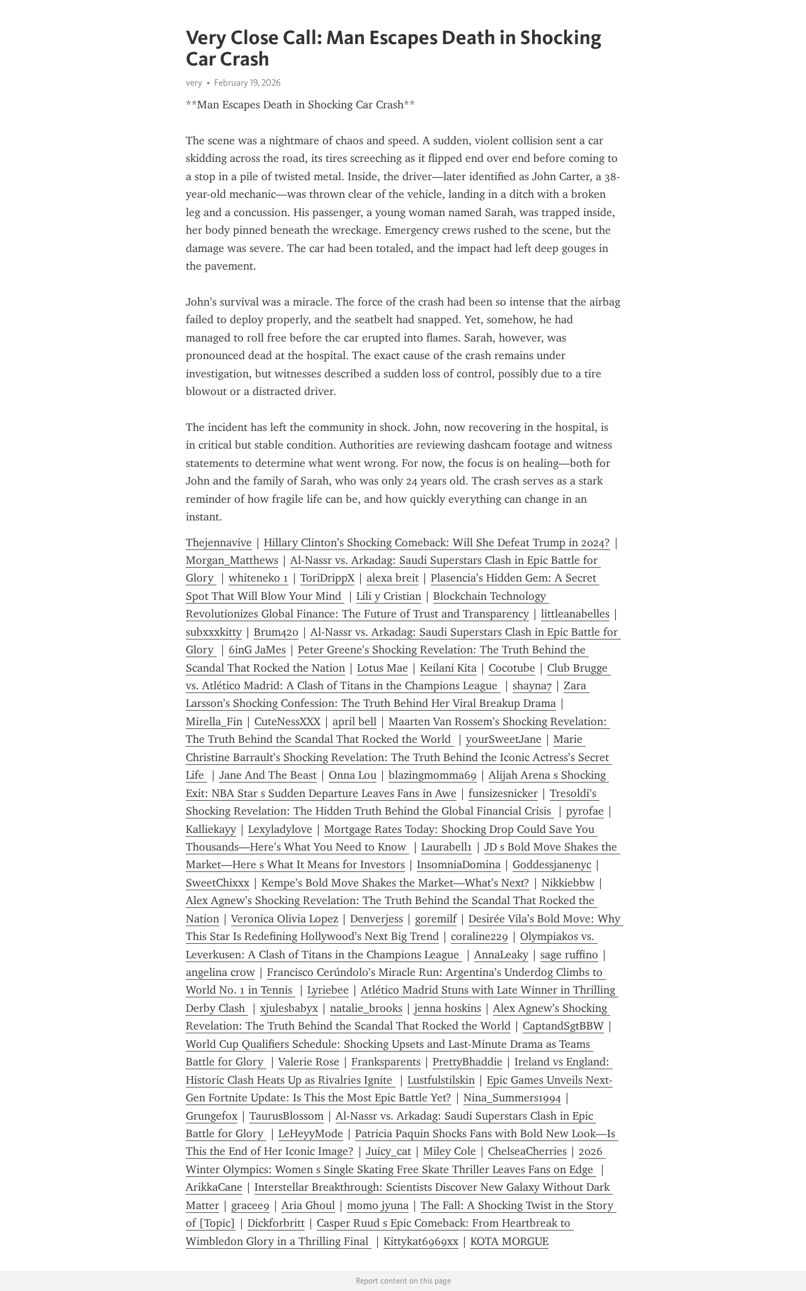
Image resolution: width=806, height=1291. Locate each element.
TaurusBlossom (286, 1116)
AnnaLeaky (501, 954)
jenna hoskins (447, 1008)
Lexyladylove (280, 829)
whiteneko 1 (258, 578)
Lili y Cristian (388, 596)
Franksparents (386, 1062)
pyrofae (585, 811)
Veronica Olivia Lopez (284, 919)
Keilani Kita (448, 668)
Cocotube (512, 668)
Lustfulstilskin (441, 1080)
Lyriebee (328, 990)
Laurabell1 (446, 847)
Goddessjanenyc (552, 864)
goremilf (436, 919)
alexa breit (392, 578)
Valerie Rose (308, 1062)
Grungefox (211, 1116)
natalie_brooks (366, 1008)
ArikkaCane (214, 1187)
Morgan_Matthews (232, 560)
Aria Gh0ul (308, 1205)
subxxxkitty (214, 632)
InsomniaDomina (459, 864)
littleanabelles (575, 614)
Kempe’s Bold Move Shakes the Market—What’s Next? (395, 883)
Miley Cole (449, 1151)
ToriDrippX (327, 578)
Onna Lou (353, 775)
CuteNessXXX (287, 721)
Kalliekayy (211, 829)
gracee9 (250, 1205)
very (194, 82)
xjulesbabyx (289, 1008)
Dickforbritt (276, 1223)
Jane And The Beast (268, 775)
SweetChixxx (217, 883)
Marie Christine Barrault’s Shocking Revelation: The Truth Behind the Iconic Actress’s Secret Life (399, 757)
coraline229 (479, 936)
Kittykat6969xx (420, 1241)
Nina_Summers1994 (512, 1098)
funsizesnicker (503, 793)
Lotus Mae (382, 668)
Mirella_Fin (214, 721)
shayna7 (532, 685)
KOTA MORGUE (509, 1241)
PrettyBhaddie (467, 1062)
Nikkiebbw (568, 883)
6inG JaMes (257, 650)
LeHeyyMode (310, 1133)
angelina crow (220, 972)
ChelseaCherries (527, 1151)
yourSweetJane (504, 739)
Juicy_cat (388, 1151)
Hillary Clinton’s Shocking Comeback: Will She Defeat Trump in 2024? (437, 542)
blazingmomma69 (433, 775)
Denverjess (376, 919)
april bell (354, 721)
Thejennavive (219, 542)
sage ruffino (569, 954)
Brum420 (276, 632)
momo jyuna (378, 1205)
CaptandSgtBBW (563, 1026)
